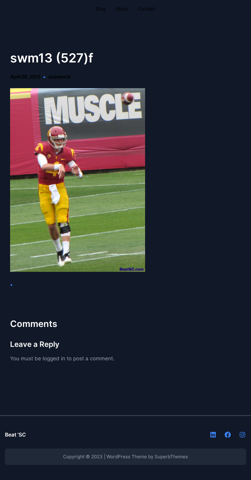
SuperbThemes (171, 456)
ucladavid (59, 77)
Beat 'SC (15, 434)
